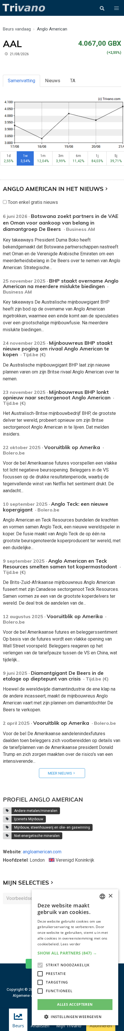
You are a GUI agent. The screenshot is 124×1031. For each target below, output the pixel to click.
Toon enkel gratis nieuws (32, 202)
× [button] (110, 896)
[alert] (75, 957)
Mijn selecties (26, 882)
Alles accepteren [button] (75, 1004)
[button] (116, 8)
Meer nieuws (60, 773)
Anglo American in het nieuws (53, 188)
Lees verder (70, 944)
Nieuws (52, 80)
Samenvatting (21, 80)
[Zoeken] (102, 8)
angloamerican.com (42, 851)
